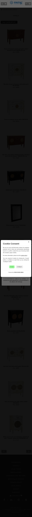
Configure (19, 266)
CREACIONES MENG (19, 272)
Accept (12, 266)
